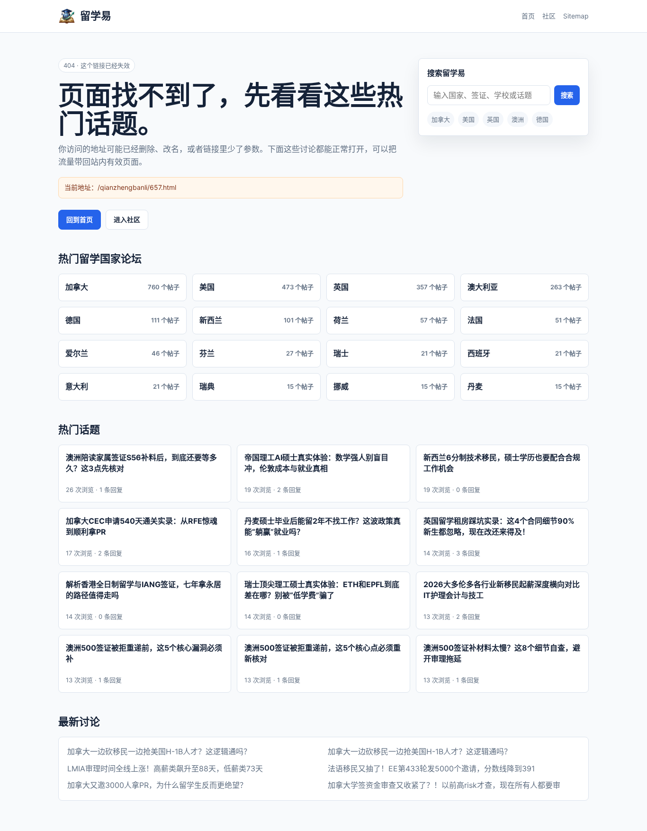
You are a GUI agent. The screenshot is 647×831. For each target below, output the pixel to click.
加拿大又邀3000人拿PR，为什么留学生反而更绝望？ (157, 785)
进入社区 (127, 219)
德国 (542, 119)
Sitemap (576, 16)
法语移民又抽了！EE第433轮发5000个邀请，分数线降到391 (431, 768)
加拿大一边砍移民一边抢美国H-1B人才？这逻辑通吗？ (159, 751)
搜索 (567, 95)
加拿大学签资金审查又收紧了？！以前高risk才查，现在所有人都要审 (444, 785)
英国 (493, 119)
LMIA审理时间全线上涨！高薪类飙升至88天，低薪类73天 (165, 768)
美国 (468, 119)
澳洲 (518, 119)
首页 (528, 16)
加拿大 (440, 119)
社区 (549, 16)
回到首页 (79, 219)
